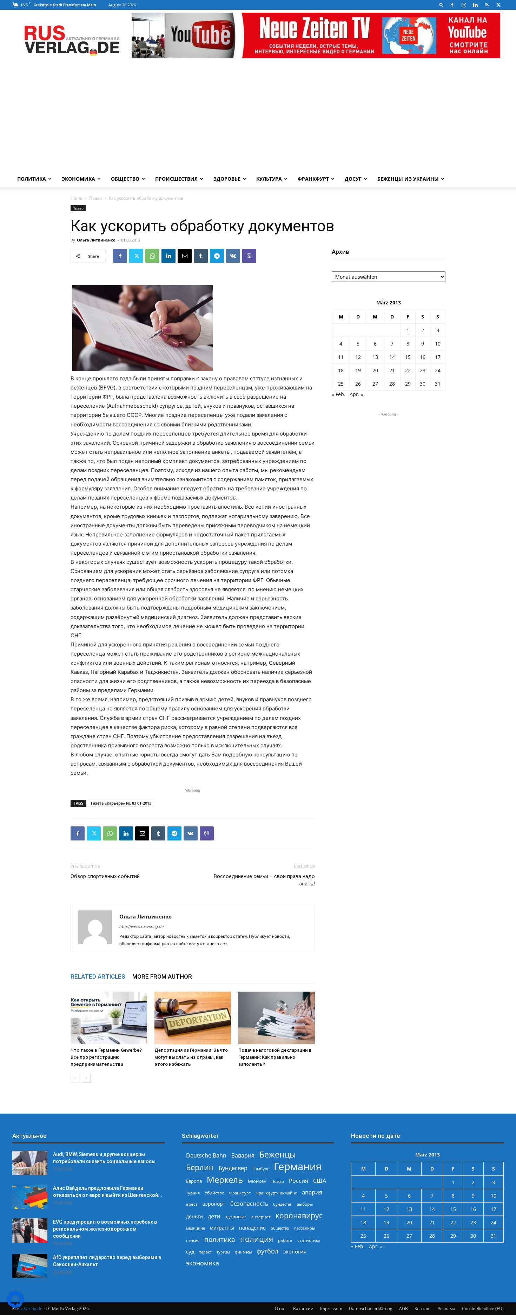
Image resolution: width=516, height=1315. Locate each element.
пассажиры (304, 1228)
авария (312, 1192)
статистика (308, 1240)
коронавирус (299, 1215)
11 (341, 357)
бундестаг (282, 1204)
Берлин (200, 1167)
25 (341, 383)
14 (392, 357)
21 (392, 370)
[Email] (185, 256)
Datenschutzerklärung (370, 1308)
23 (422, 370)
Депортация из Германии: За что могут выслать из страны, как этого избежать (191, 1057)
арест (192, 1204)
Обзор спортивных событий (105, 876)
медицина (195, 1228)
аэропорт (214, 1203)
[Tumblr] (201, 256)
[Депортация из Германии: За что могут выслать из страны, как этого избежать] (192, 1018)
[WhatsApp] (152, 256)
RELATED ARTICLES (98, 976)
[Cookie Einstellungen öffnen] (15, 1306)
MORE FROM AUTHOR (162, 976)
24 (438, 370)
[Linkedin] (475, 5)
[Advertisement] (258, 118)
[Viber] (249, 256)
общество (280, 1228)
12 (358, 357)
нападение (252, 1227)
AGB (403, 1308)
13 (375, 357)
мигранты (222, 1227)
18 (341, 370)
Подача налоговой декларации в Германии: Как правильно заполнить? (275, 1057)
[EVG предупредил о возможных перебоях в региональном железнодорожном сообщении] (29, 1230)
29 (408, 383)
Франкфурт (313, 178)
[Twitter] (498, 5)
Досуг (353, 178)
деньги (194, 1216)
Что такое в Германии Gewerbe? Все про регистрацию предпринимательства (106, 1057)
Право (95, 198)
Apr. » (356, 394)
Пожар (277, 1181)
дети (214, 1216)
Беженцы (277, 1154)
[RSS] (487, 5)
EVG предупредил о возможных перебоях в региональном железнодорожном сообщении (105, 1229)
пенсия (192, 1240)
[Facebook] (452, 5)
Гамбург (260, 1168)
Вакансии (303, 1308)
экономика (202, 1262)
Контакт (423, 1308)
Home (76, 198)
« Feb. (338, 394)
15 (408, 357)
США (319, 1181)
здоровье (235, 1216)
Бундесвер (233, 1168)
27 (375, 383)
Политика (31, 178)
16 (422, 357)
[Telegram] (217, 256)
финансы (243, 1252)
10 (438, 343)
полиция (256, 1239)
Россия (298, 1181)
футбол (267, 1251)
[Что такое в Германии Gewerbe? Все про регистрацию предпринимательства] (109, 1018)
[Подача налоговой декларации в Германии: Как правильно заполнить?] (276, 1018)
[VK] (233, 256)
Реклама (446, 1308)
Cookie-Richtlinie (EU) (483, 1308)
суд (190, 1251)
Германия (298, 1166)
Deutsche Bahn (206, 1155)
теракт (205, 1252)
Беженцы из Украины (408, 178)
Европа (194, 1181)
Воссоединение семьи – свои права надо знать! (264, 880)
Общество (125, 178)
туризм (223, 1252)
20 (375, 370)
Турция (193, 1192)
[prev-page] (75, 1078)
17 (438, 357)
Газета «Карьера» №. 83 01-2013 (121, 803)
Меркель (225, 1179)
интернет (261, 1216)
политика (219, 1239)
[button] (441, 4)
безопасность (249, 1203)
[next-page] (86, 1078)
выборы (305, 1204)
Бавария (242, 1155)
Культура (269, 178)
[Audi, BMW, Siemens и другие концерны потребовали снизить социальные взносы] (29, 1163)
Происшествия (176, 178)
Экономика (78, 178)
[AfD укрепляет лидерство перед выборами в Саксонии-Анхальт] (29, 1266)
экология (294, 1251)
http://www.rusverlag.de (141, 926)
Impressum (331, 1308)
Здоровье (226, 178)
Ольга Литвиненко (96, 240)
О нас (280, 1308)
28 (392, 383)
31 (438, 383)
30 (422, 383)
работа (285, 1240)
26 (358, 383)
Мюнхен (257, 1181)
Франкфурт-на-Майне (276, 1192)
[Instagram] (463, 5)
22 (408, 370)
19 (358, 370)
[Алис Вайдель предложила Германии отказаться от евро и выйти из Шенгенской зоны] (29, 1197)
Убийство (214, 1192)
